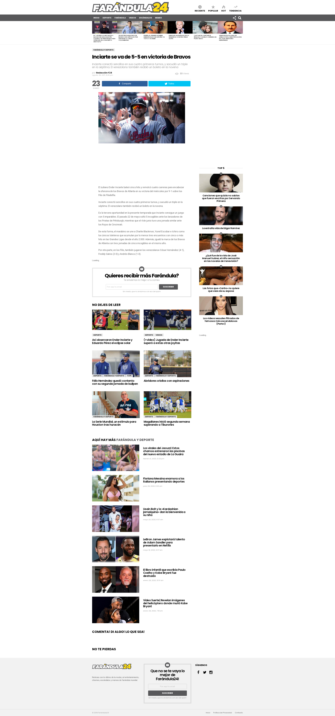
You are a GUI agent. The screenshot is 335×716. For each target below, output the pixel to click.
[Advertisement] (141, 165)
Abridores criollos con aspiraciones (166, 381)
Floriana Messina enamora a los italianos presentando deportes (164, 480)
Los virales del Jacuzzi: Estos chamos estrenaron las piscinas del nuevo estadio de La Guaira (164, 451)
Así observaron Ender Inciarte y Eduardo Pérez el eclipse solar (112, 341)
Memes (158, 17)
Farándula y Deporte (103, 50)
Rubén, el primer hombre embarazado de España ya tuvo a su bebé (154, 37)
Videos (132, 17)
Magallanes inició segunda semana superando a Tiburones (167, 423)
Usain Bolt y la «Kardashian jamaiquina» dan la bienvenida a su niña (164, 512)
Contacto (239, 713)
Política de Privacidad (222, 713)
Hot (223, 10)
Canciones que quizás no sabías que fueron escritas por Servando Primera (221, 198)
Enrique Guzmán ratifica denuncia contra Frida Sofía (179, 37)
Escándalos (145, 17)
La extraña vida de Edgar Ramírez (221, 228)
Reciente (200, 10)
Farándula (120, 17)
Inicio (96, 17)
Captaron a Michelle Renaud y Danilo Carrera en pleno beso (205, 37)
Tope (129, 376)
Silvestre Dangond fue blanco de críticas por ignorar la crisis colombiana (128, 37)
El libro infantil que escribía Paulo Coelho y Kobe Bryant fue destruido (164, 573)
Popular (213, 10)
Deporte (107, 17)
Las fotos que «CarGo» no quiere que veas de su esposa (221, 290)
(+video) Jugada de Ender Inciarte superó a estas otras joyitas (166, 341)
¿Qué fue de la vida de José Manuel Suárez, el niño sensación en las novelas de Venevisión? (221, 258)
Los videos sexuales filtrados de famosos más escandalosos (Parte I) (221, 321)
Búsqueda (240, 18)
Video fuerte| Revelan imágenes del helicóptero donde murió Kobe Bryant (165, 603)
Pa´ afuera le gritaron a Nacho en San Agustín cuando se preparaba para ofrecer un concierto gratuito (104, 38)
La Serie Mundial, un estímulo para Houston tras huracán (114, 423)
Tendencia (235, 10)
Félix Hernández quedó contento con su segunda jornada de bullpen (115, 382)
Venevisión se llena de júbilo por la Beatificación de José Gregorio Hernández (230, 37)
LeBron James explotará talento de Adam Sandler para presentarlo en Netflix (164, 542)
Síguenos (234, 18)
